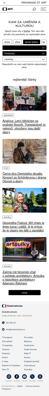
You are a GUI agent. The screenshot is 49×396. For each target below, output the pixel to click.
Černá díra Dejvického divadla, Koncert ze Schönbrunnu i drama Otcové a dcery (24, 177)
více (24, 292)
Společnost (8, 115)
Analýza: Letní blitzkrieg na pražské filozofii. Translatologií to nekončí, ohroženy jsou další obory (24, 126)
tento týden (31, 42)
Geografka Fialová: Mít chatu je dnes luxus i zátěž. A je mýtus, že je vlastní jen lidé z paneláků (23, 226)
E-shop (5, 361)
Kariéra (27, 357)
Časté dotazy (29, 365)
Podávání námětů (31, 361)
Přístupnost (6, 389)
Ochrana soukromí (32, 386)
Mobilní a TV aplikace (11, 365)
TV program (7, 337)
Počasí (5, 357)
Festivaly (9, 53)
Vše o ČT (5, 369)
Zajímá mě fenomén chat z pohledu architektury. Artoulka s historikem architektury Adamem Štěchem (23, 277)
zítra (17, 42)
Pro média (28, 337)
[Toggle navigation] (4, 3)
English (20, 386)
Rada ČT (27, 353)
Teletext (5, 349)
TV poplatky (7, 345)
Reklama (28, 341)
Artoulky (7, 217)
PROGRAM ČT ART (33, 2)
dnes (7, 42)
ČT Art (6, 168)
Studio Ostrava (30, 349)
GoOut (26, 31)
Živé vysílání (7, 341)
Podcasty (6, 353)
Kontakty (28, 369)
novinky (8, 59)
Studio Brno (29, 345)
